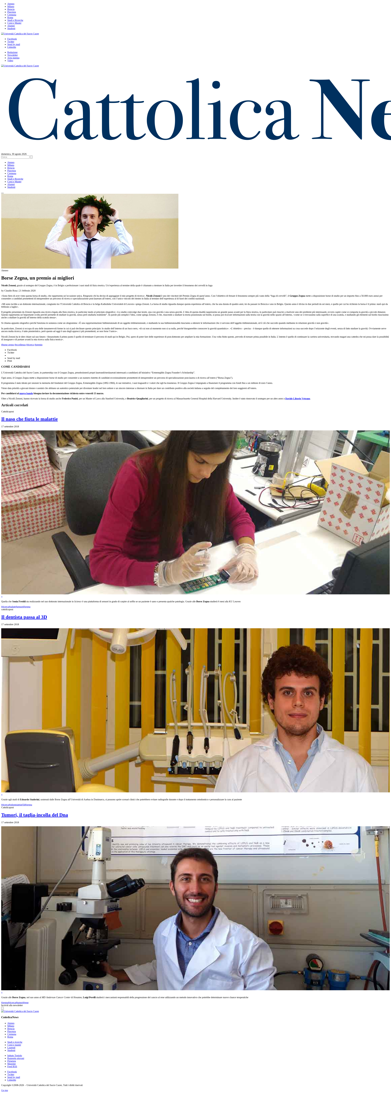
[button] (2, 193)
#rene (26, 1002)
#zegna (27, 606)
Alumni (11, 25)
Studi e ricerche (14, 1042)
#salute (12, 606)
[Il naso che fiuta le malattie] (195, 593)
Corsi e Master (14, 23)
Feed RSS (12, 1066)
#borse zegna (7, 344)
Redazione (12, 52)
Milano (10, 6)
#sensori (20, 606)
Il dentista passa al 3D (24, 617)
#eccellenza (20, 344)
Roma (10, 17)
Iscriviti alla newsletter (12, 1005)
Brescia (11, 9)
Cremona (11, 14)
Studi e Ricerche (15, 20)
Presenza (11, 1061)
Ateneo (10, 3)
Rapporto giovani (15, 1058)
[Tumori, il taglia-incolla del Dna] (195, 989)
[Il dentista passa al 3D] (195, 791)
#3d (23, 804)
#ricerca (30, 344)
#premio (38, 344)
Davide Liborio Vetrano (297, 398)
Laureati (11, 1047)
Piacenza (11, 12)
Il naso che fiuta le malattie (29, 419)
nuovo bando (26, 393)
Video (10, 60)
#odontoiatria (15, 804)
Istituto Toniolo (14, 1055)
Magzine (11, 1063)
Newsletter (12, 55)
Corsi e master (14, 1045)
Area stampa (13, 57)
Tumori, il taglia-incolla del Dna (34, 815)
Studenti (11, 28)
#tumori (19, 1002)
